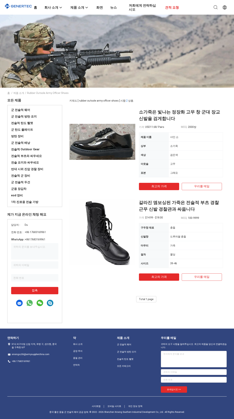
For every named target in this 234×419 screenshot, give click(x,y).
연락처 (76, 365)
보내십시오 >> (174, 389)
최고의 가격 (159, 186)
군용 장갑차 (19, 189)
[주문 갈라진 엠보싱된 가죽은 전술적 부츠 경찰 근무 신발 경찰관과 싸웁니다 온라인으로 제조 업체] (102, 232)
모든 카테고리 (124, 366)
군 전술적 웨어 (20, 110)
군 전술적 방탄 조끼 (24, 116)
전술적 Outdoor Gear (25, 149)
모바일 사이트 (114, 406)
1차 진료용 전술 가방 (24, 202)
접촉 (35, 290)
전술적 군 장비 (20, 175)
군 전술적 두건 (20, 182)
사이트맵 (96, 406)
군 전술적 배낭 (20, 142)
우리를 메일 (202, 186)
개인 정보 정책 (135, 406)
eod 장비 (17, 195)
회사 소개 (77, 344)
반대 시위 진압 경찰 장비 (27, 169)
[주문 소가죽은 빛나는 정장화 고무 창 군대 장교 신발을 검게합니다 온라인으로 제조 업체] (102, 141)
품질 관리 (77, 358)
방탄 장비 (17, 136)
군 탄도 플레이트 (22, 129)
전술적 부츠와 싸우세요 (26, 156)
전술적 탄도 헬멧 (22, 123)
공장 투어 (77, 351)
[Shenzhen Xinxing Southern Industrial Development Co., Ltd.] (18, 5)
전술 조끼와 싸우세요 (25, 162)
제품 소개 (18, 93)
